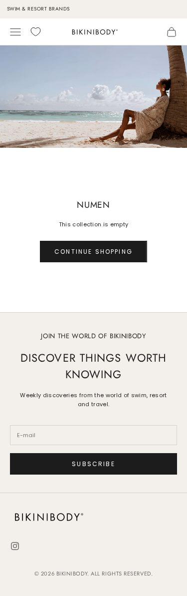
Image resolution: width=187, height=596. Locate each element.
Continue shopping (93, 251)
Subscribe (93, 464)
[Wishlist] (35, 31)
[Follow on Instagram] (15, 546)
